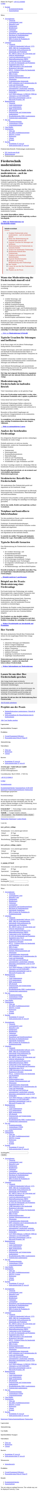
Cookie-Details (21, 819)
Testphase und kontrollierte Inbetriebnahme (17, 256)
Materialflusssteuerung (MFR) (18, 1063)
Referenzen (8, 752)
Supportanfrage (14, 11)
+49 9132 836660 (19, 2)
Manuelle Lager (14, 1028)
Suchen (4, 1155)
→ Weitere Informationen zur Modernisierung (17, 666)
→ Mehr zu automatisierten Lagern (13, 426)
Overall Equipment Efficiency (14, 736)
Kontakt (7, 7)
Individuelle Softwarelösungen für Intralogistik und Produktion (20, 1054)
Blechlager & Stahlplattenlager (18, 1039)
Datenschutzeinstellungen (16, 790)
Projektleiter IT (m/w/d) (12, 761)
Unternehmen (9, 1132)
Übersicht (12, 1024)
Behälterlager (13, 1031)
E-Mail (3, 3)
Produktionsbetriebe (15, 1125)
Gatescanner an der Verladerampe (19, 1064)
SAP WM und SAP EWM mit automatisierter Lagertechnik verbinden (21, 1091)
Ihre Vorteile (13, 264)
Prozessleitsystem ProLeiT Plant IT (16, 738)
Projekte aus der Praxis (16, 270)
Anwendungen (9, 1022)
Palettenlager (13, 1029)
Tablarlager (12, 1033)
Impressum (4, 790)
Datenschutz (29, 790)
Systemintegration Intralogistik (18, 1085)
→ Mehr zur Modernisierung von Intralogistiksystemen (12, 222)
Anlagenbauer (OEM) (16, 1127)
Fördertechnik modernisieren (18, 1121)
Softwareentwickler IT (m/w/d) (15, 763)
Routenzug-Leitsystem (16, 1072)
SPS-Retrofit (13, 1114)
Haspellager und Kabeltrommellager (20, 1037)
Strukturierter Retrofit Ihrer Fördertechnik (17, 252)
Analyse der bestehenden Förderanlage (21, 250)
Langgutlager (13, 1035)
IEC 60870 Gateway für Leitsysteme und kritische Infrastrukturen (22, 1058)
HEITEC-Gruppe (14, 1138)
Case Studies (9, 1131)
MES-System (13, 1077)
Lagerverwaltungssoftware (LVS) (19, 1061)
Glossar (7, 753)
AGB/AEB (29, 788)
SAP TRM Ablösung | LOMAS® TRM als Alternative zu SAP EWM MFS (23, 1098)
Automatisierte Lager (15, 1026)
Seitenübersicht (10, 1464)
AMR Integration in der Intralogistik (20, 1070)
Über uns (8, 750)
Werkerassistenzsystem (16, 1079)
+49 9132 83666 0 (7, 777)
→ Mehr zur (14, 333)
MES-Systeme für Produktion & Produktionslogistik (19, 1043)
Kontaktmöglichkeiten (16, 9)
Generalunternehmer (15, 1129)
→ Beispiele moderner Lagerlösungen (14, 577)
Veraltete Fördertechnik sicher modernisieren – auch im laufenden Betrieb (20, 235)
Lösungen (8, 1046)
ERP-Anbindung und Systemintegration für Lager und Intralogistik (23, 1087)
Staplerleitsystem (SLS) (16, 1068)
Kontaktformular (6, 784)
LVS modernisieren (15, 1110)
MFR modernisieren (15, 1112)
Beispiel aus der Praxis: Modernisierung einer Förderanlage (20, 261)
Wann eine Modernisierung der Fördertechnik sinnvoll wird (18, 239)
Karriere (7, 1145)
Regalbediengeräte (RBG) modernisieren (22, 1119)
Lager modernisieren (15, 1108)
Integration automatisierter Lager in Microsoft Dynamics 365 (20, 1102)
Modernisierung (10, 1105)
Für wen (7, 1123)
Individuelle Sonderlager (17, 1040)
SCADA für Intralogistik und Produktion (22, 1066)
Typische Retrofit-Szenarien (17, 259)
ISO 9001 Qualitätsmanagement (19, 1136)
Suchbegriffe (5, 881)
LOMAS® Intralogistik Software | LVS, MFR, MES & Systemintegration (22, 1050)
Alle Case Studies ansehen (9, 720)
